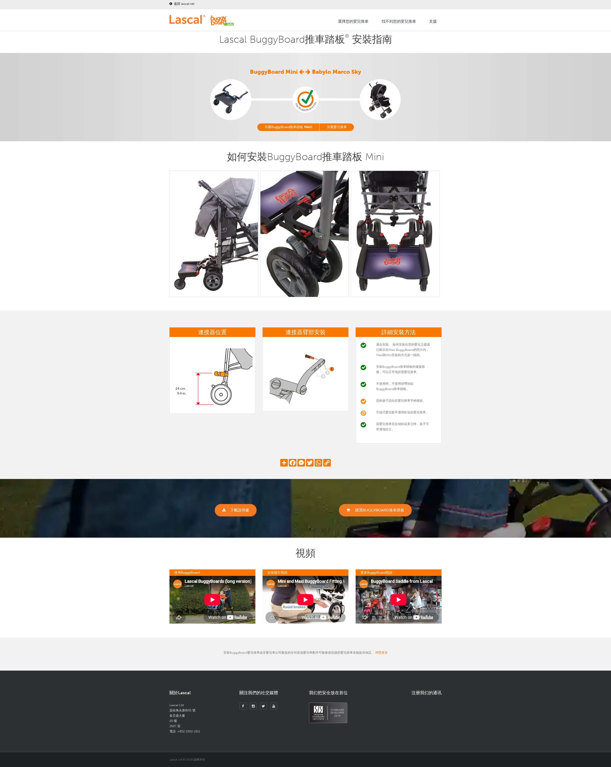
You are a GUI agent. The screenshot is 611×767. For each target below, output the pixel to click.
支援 (433, 21)
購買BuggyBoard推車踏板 (379, 510)
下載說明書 (239, 510)
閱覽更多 (381, 652)
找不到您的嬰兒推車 (399, 21)
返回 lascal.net (183, 3)
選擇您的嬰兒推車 (353, 21)
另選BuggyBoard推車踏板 (288, 127)
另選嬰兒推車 (337, 127)
